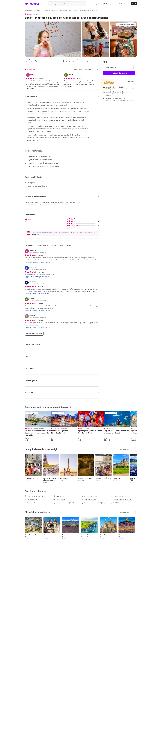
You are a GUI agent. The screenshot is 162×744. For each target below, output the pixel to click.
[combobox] (67, 4)
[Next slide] (97, 69)
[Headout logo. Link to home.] (32, 4)
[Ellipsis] (57, 11)
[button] (53, 39)
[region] (38, 419)
